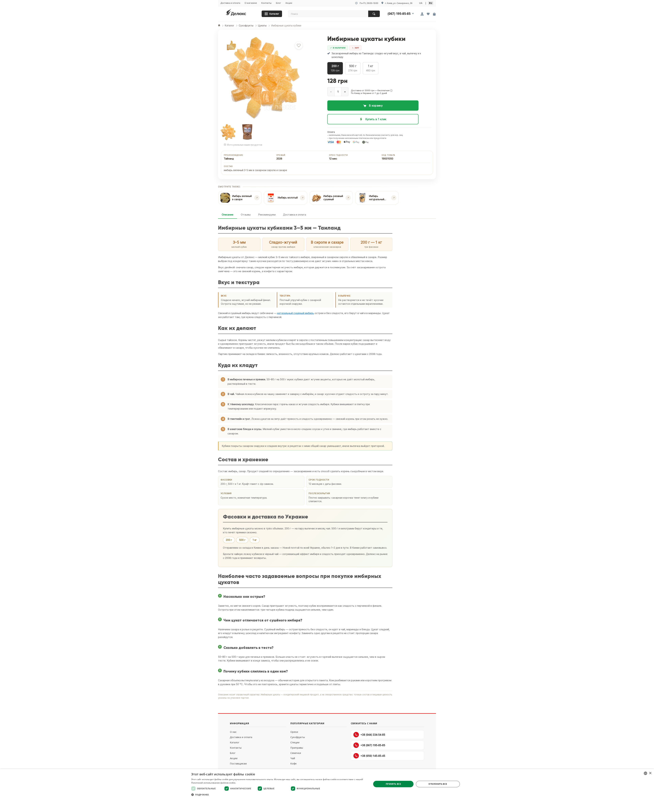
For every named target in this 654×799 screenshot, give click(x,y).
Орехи (294, 731)
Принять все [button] (393, 783)
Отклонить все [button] (438, 783)
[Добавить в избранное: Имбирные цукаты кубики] (298, 45)
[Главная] (219, 25)
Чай (292, 758)
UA (420, 3)
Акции (288, 2)
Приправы (296, 747)
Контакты (266, 2)
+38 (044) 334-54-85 (373, 734)
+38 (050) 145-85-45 (373, 755)
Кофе (293, 763)
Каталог (274, 14)
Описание (227, 214)
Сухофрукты (297, 737)
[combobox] (645, 773)
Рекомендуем (267, 214)
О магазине (251, 2)
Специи (294, 742)
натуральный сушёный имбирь (295, 313)
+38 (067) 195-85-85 (373, 745)
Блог (278, 2)
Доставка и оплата (230, 2)
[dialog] (327, 784)
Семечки (295, 753)
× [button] (650, 773)
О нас (233, 731)
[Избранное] (428, 14)
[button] (391, 90)
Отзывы (246, 214)
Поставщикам (238, 763)
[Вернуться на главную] (240, 13)
